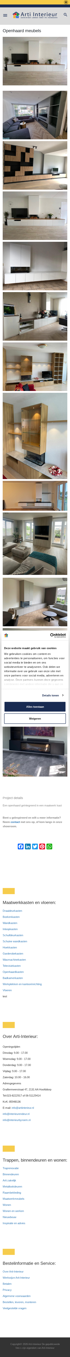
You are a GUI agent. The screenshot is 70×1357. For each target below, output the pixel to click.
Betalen (7, 1283)
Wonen (7, 1204)
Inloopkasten (10, 929)
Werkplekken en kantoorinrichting (22, 984)
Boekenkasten (11, 916)
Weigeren (35, 718)
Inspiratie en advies (14, 1223)
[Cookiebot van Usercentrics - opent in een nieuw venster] (50, 635)
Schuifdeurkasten (13, 935)
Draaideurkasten (12, 910)
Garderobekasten (13, 953)
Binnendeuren (11, 1174)
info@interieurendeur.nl (16, 1113)
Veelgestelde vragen (14, 1308)
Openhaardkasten (13, 971)
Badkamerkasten (13, 978)
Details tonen (50, 695)
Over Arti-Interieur (13, 1271)
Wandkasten (10, 923)
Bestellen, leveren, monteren (19, 1302)
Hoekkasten (10, 947)
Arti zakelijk (9, 1180)
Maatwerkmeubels (13, 1198)
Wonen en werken (13, 1210)
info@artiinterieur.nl (23, 1107)
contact (15, 821)
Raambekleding (12, 1192)
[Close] (66, 2)
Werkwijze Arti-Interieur (16, 1277)
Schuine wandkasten (15, 941)
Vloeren (7, 990)
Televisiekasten (12, 965)
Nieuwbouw (9, 1217)
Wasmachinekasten (14, 959)
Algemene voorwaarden (17, 1295)
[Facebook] (20, 847)
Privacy (7, 1289)
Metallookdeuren (12, 1186)
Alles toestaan (35, 706)
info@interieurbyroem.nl (17, 1120)
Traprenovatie (11, 1168)
